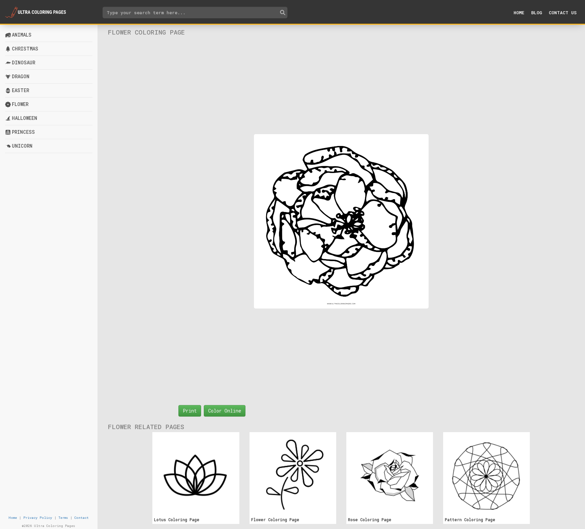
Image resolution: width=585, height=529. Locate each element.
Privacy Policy (37, 517)
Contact (81, 517)
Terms (63, 517)
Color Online (224, 410)
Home (519, 12)
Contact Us (563, 12)
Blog (536, 12)
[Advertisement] (341, 85)
